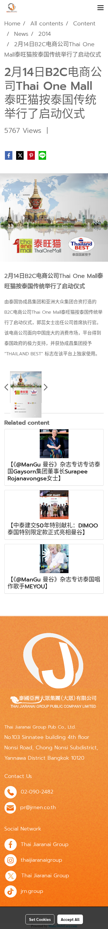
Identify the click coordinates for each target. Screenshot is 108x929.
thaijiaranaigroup (41, 860)
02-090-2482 (37, 792)
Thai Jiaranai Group (45, 844)
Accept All (70, 919)
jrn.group (32, 891)
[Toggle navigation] (100, 8)
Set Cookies (40, 919)
